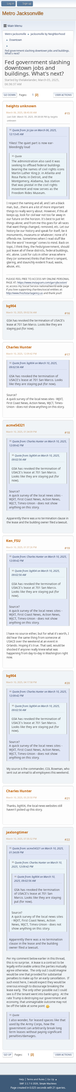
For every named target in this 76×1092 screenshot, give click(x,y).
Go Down (10, 94)
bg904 (11, 306)
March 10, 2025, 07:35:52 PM (21, 838)
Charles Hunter (19, 347)
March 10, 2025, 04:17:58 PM (21, 682)
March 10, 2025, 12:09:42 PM (21, 353)
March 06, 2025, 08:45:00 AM (21, 112)
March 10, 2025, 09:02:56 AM (21, 312)
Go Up (7, 1054)
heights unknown (21, 106)
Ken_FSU (13, 540)
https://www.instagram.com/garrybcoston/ (42, 282)
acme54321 (15, 425)
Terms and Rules (36, 1079)
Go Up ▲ (52, 1079)
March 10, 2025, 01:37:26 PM (21, 547)
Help (21, 1079)
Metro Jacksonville (22, 13)
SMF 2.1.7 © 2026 (28, 1083)
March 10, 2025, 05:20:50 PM (21, 797)
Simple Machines (48, 1083)
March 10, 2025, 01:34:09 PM (21, 431)
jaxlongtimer (17, 832)
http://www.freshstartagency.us (24, 293)
